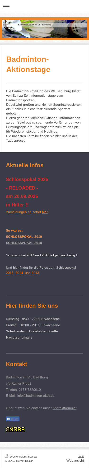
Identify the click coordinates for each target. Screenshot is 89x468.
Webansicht (75, 460)
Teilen (14, 419)
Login (81, 456)
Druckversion (17, 456)
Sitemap (32, 456)
